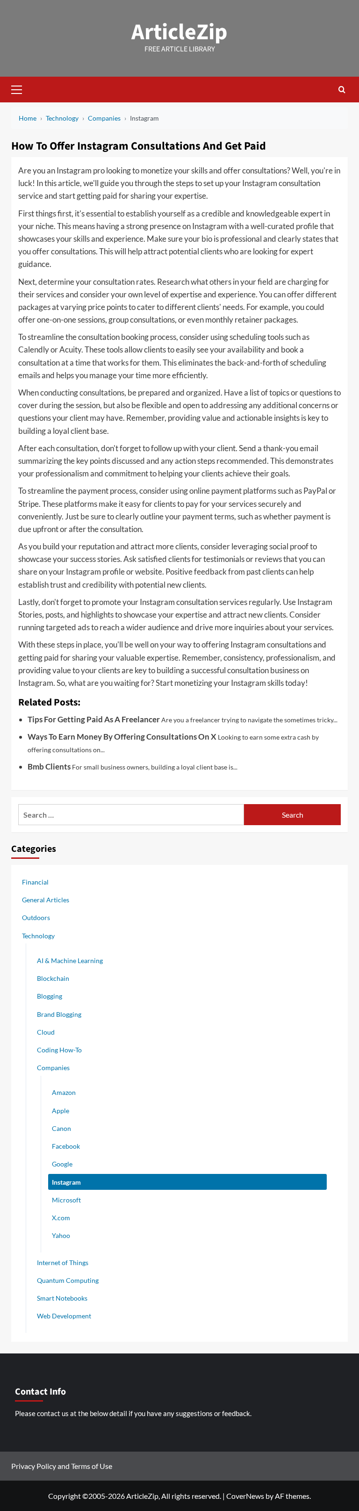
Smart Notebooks (62, 1298)
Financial (35, 882)
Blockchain (53, 978)
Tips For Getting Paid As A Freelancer (94, 719)
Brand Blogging (59, 1014)
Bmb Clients (49, 766)
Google (62, 1164)
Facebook (66, 1146)
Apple (60, 1111)
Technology (38, 936)
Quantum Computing (68, 1280)
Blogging (49, 996)
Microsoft (66, 1200)
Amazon (64, 1092)
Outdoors (36, 917)
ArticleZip (179, 32)
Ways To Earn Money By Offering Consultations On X (122, 736)
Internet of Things (62, 1262)
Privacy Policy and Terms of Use (61, 1465)
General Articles (45, 900)
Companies (53, 1068)
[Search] (342, 89)
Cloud (46, 1032)
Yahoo (61, 1235)
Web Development (64, 1316)
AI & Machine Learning (70, 960)
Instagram (66, 1182)
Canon (61, 1128)
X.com (61, 1218)
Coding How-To (59, 1050)
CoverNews (245, 1495)
